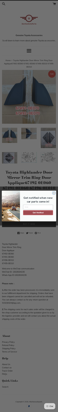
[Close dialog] (54, 193)
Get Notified (38, 212)
